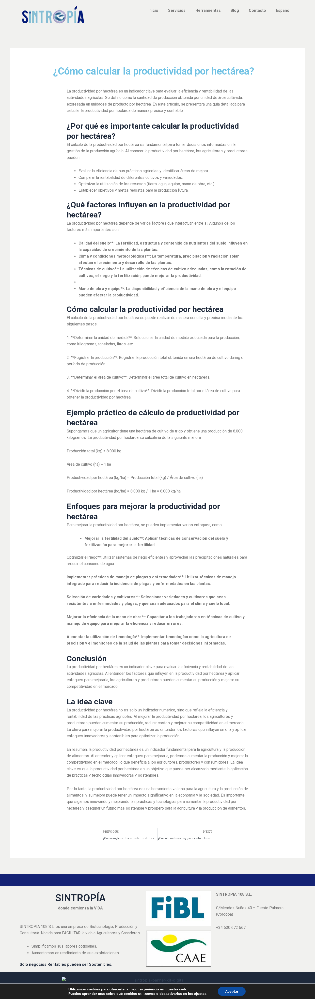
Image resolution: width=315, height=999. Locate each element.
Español (283, 10)
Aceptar (231, 991)
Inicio (153, 10)
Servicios (177, 10)
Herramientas (208, 10)
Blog (235, 10)
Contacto (257, 10)
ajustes (200, 994)
